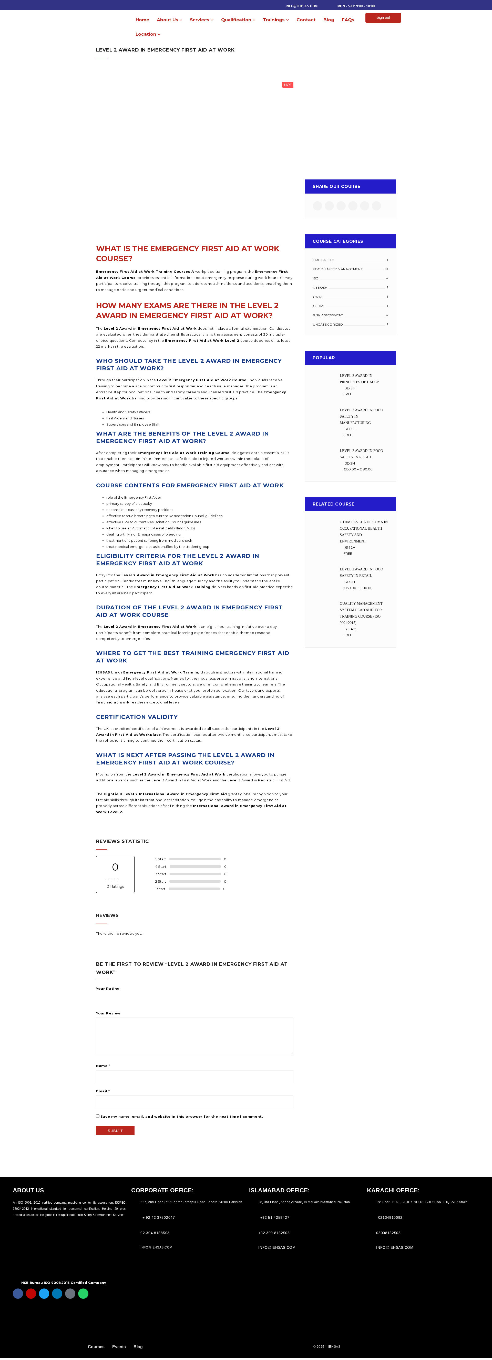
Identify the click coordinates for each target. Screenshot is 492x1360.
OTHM (318, 306)
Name (103, 1066)
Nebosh (320, 287)
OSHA (318, 297)
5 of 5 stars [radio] (128, 996)
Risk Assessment (328, 315)
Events (119, 1347)
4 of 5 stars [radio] (120, 996)
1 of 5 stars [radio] (99, 996)
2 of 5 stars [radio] (106, 996)
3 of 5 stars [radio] (113, 996)
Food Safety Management (338, 269)
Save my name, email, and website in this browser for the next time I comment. (181, 1116)
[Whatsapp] (83, 1293)
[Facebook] (18, 1293)
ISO (316, 278)
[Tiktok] (70, 1293)
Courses (96, 1347)
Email (103, 1091)
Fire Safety (323, 260)
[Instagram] (31, 1293)
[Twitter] (44, 1293)
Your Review (108, 1013)
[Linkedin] (57, 1293)
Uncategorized (328, 324)
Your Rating (108, 988)
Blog (138, 1347)
